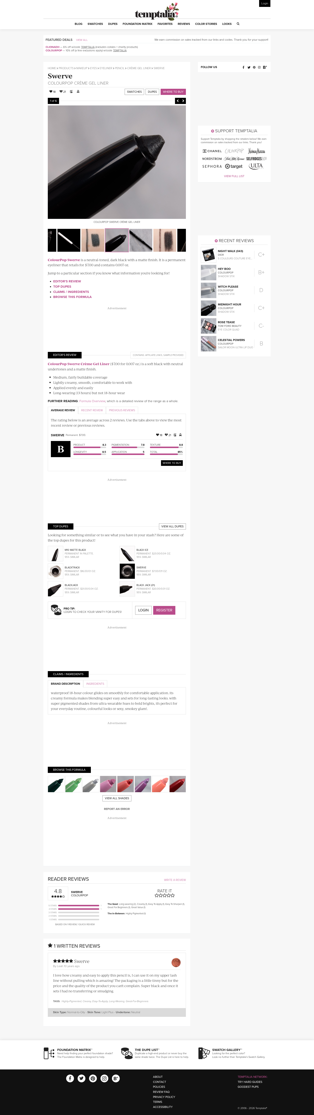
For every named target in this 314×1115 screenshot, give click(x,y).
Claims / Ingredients (71, 292)
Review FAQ (161, 1092)
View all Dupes (172, 526)
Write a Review (175, 880)
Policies (159, 1087)
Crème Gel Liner (139, 68)
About (158, 1077)
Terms (157, 1102)
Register (164, 610)
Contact (159, 1082)
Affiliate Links (153, 355)
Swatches (134, 92)
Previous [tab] (122, 410)
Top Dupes (62, 287)
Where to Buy (173, 92)
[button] (79, 24)
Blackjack (71, 585)
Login (264, 3)
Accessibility (163, 1107)
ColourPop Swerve (64, 259)
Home (52, 68)
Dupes (152, 92)
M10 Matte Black (75, 550)
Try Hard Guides (250, 1082)
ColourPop (54, 50)
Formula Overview (92, 401)
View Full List (234, 176)
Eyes (93, 68)
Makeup (81, 68)
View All (82, 40)
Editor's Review (67, 281)
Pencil (119, 68)
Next (183, 101)
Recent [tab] (92, 410)
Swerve (60, 75)
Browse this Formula (72, 297)
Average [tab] (63, 410)
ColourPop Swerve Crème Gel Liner (78, 363)
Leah (60, 966)
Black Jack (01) (145, 585)
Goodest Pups (248, 1087)
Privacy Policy (164, 1097)
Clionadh (52, 47)
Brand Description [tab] (65, 684)
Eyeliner (106, 68)
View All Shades (117, 798)
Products (66, 68)
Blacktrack (72, 567)
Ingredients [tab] (95, 684)
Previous (177, 101)
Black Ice (142, 550)
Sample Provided (173, 355)
